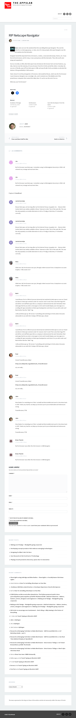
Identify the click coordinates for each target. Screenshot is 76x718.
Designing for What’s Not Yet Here (21, 552)
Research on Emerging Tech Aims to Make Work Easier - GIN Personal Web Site (34, 631)
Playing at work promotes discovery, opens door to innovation (30, 559)
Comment (12, 473)
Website (11, 509)
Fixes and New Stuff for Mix (20, 138)
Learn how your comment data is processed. (44, 525)
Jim (16, 161)
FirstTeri (13, 669)
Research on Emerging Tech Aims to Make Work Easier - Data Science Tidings (33, 642)
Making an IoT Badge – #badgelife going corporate (26, 545)
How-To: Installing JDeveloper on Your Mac (33, 583)
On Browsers (32, 103)
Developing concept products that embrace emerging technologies (31, 548)
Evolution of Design (15, 103)
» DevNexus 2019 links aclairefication (21, 587)
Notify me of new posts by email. (19, 520)
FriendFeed (18, 193)
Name (10, 495)
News (16, 48)
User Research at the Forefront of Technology (25, 556)
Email (10, 502)
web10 (16, 114)
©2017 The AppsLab (10, 714)
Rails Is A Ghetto (59, 138)
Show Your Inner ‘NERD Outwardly (25, 654)
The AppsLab (23, 2)
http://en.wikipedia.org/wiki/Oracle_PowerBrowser (31, 364)
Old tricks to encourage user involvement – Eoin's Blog (27, 610)
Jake (19, 40)
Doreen (12, 665)
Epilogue (18, 620)
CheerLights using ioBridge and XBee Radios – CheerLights (28, 577)
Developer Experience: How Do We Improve (47, 587)
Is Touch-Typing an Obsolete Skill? (26, 616)
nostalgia (11, 114)
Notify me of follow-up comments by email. (21, 518)
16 (66, 29)
